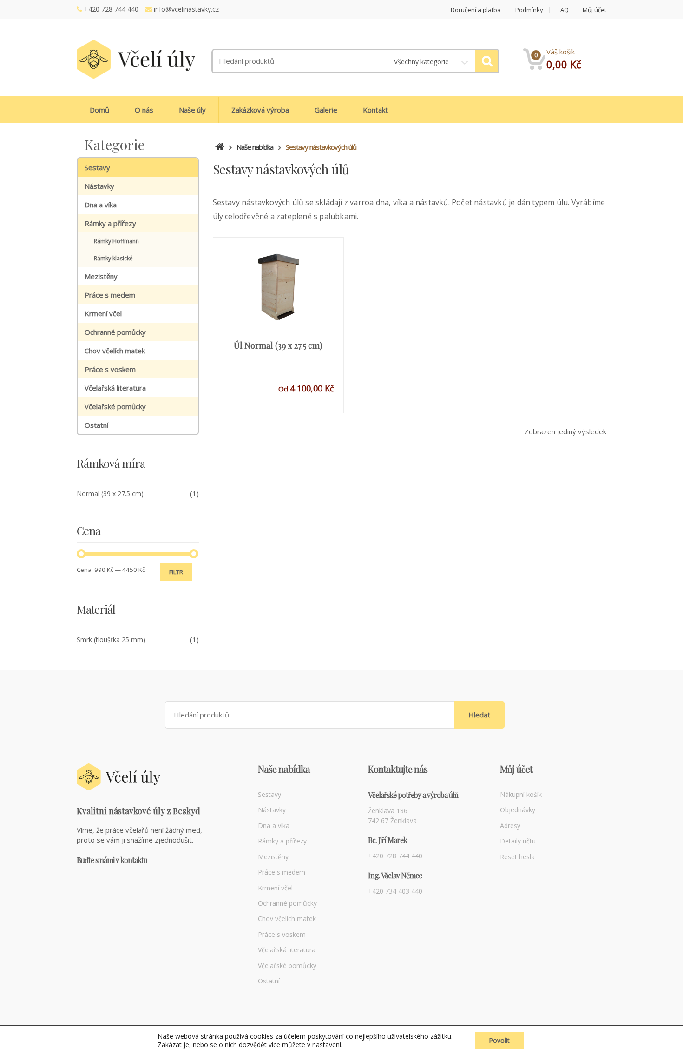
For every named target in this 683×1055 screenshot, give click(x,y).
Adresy (510, 825)
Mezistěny (101, 276)
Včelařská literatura (115, 387)
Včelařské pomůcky (115, 406)
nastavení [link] (326, 1044)
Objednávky (517, 809)
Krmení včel (103, 313)
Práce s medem (110, 294)
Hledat (479, 714)
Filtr (176, 572)
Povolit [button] (499, 1040)
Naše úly (192, 109)
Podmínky (529, 10)
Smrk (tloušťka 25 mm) (111, 639)
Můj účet (594, 10)
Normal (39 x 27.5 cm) (110, 493)
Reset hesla (517, 856)
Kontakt (375, 109)
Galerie (326, 109)
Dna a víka (101, 204)
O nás (144, 109)
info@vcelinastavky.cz (186, 9)
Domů (99, 109)
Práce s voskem (110, 369)
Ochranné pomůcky (115, 332)
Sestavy (97, 167)
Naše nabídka (254, 147)
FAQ (563, 10)
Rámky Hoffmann (116, 241)
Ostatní (96, 425)
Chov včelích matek (115, 350)
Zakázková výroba (260, 109)
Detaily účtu (518, 840)
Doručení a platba (476, 10)
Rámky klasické (113, 258)
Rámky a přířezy (110, 223)
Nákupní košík (521, 794)
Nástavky (99, 186)
